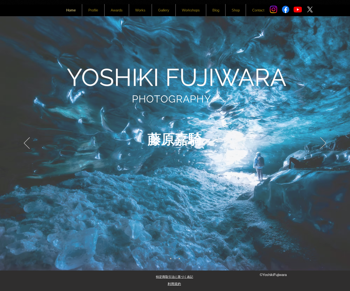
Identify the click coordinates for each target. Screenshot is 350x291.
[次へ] (323, 143)
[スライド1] (170, 258)
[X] (310, 9)
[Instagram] (273, 9)
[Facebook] (285, 9)
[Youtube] (298, 9)
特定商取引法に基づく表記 (174, 277)
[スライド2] (175, 258)
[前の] (27, 143)
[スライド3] (179, 258)
